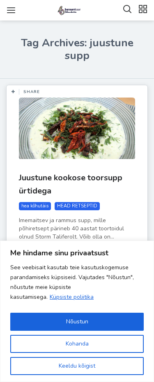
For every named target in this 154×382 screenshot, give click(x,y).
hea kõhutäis (34, 206)
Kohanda (77, 344)
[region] (77, 311)
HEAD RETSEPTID (77, 206)
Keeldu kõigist (77, 366)
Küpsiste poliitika (72, 297)
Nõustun (77, 321)
